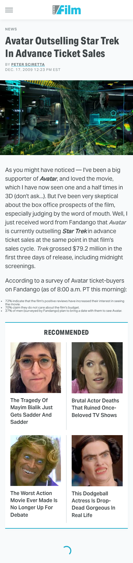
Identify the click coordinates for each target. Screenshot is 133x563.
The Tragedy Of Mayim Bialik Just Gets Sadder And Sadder (31, 411)
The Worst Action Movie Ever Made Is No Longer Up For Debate (33, 504)
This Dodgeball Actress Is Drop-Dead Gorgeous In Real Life (93, 504)
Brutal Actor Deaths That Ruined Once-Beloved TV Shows (95, 408)
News (11, 29)
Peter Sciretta (28, 64)
